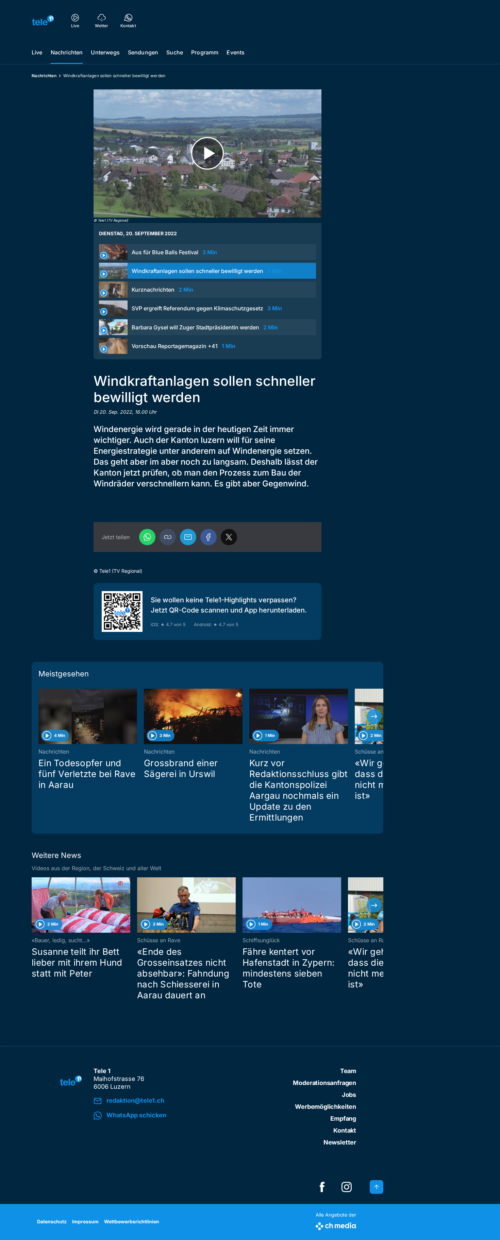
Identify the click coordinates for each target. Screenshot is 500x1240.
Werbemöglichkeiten (325, 1106)
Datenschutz (52, 1221)
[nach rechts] (374, 716)
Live (37, 52)
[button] (168, 537)
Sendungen (143, 52)
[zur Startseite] (43, 20)
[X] (229, 537)
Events (236, 52)
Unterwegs (105, 52)
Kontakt (344, 1130)
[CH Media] (336, 1225)
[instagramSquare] (346, 1187)
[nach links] (40, 716)
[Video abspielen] (207, 153)
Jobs (349, 1094)
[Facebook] (208, 537)
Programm (204, 52)
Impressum (85, 1221)
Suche (174, 52)
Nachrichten (67, 52)
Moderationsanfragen (324, 1082)
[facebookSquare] (322, 1187)
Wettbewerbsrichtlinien (131, 1221)
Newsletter (339, 1142)
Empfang (343, 1118)
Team (348, 1070)
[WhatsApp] (147, 537)
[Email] (188, 537)
